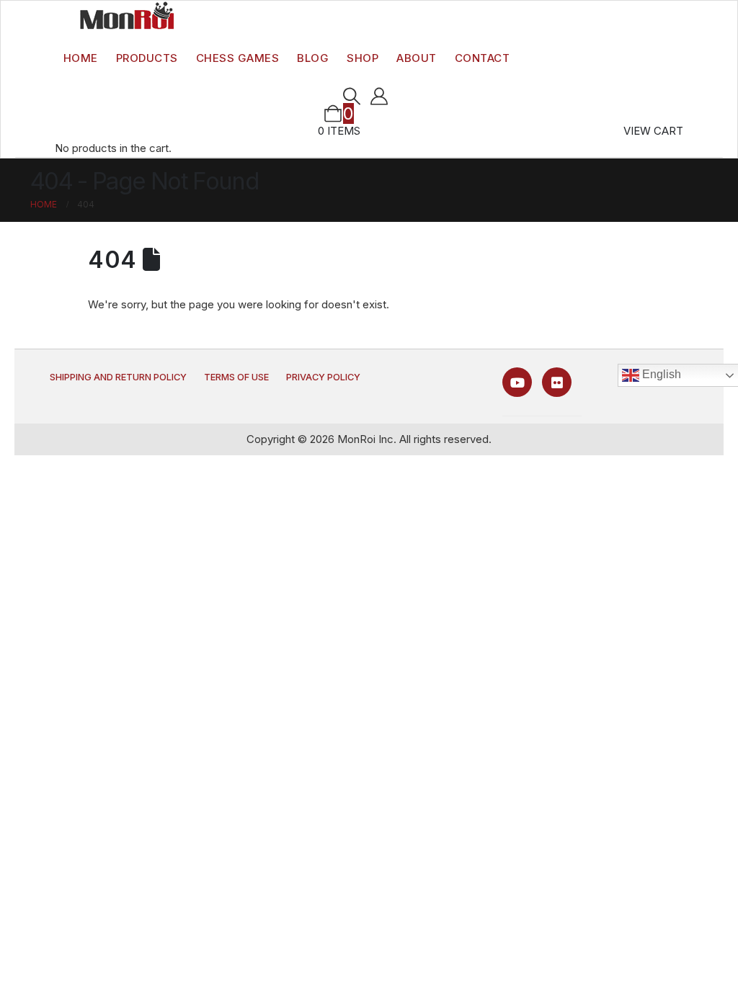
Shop (362, 58)
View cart (653, 131)
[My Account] (379, 96)
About (416, 58)
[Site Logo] (126, 15)
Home (80, 58)
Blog (313, 58)
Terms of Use (236, 377)
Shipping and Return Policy (118, 377)
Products (147, 58)
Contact (482, 58)
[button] (351, 96)
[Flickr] (557, 382)
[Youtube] (517, 382)
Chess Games (238, 58)
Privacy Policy (323, 377)
